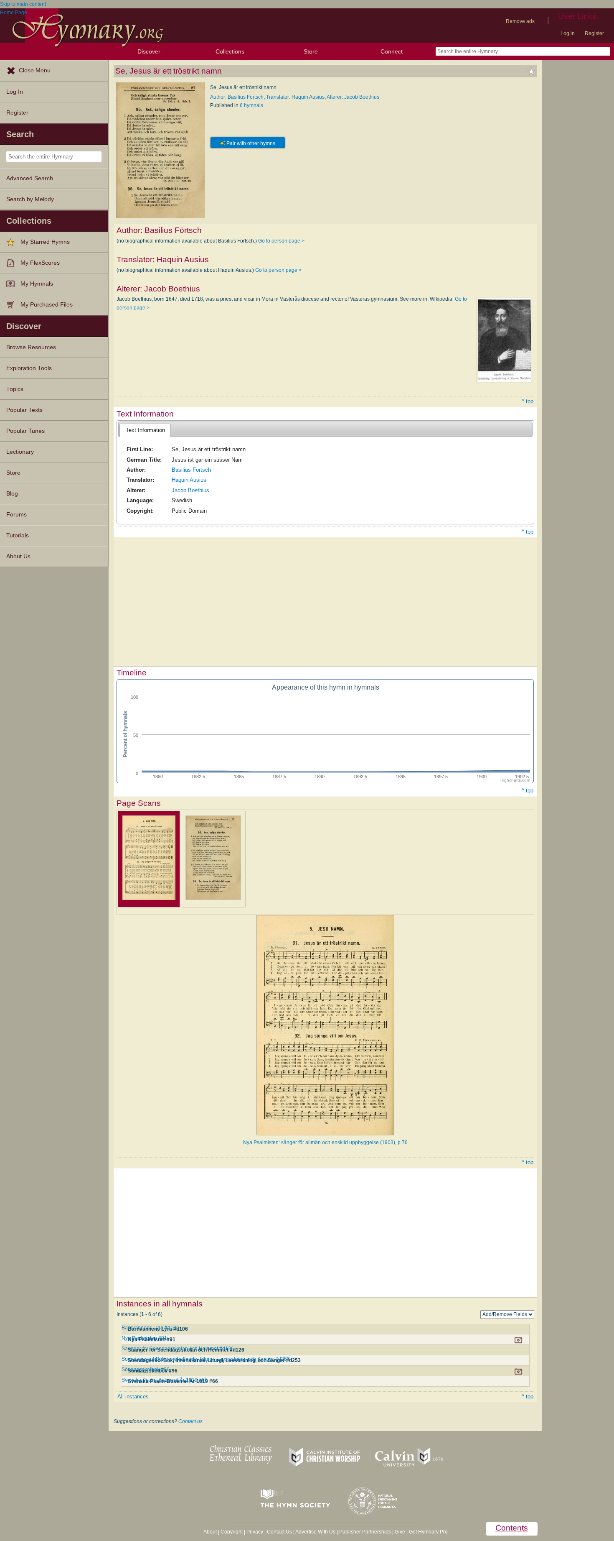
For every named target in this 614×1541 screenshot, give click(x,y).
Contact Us (279, 1532)
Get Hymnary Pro (428, 1532)
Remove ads (520, 21)
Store (311, 51)
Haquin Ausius (189, 480)
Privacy (254, 1532)
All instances (133, 1396)
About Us (18, 556)
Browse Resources (31, 347)
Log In (14, 92)
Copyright (232, 1532)
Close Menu (35, 70)
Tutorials (17, 535)
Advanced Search (29, 178)
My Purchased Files (46, 305)
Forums (16, 514)
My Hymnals (36, 284)
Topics (14, 389)
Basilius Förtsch (191, 470)
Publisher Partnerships (365, 1532)
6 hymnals (251, 105)
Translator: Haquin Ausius (295, 97)
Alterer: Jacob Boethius (353, 97)
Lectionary (20, 452)
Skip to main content (23, 4)
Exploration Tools (29, 368)
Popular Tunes (25, 431)
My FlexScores (40, 263)
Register (594, 33)
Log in (568, 33)
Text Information (145, 430)
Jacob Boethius (190, 490)
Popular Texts (24, 410)
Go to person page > (281, 241)
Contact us (190, 1421)
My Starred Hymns (45, 242)
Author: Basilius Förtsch (237, 97)
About (210, 1532)
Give (400, 1532)
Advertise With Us (315, 1532)
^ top (527, 401)
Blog (12, 494)
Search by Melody (30, 199)
